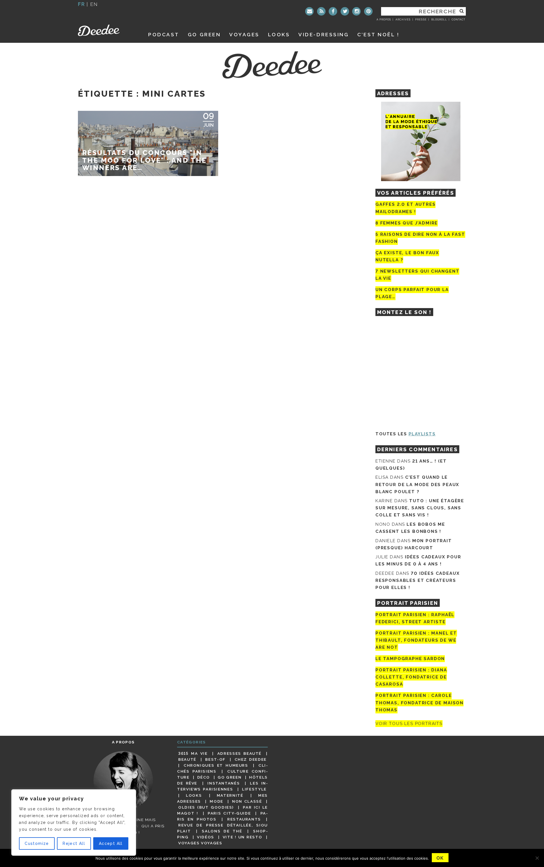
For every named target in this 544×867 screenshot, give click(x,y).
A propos (384, 19)
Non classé (247, 801)
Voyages (244, 34)
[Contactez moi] (309, 11)
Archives (403, 19)
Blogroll (439, 19)
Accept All (111, 843)
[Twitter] (345, 11)
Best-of (215, 759)
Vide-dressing (323, 34)
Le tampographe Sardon (410, 658)
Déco (203, 777)
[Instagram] (356, 11)
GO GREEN (204, 34)
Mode (216, 801)
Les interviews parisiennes (222, 786)
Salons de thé (222, 831)
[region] (73, 822)
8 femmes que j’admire (406, 223)
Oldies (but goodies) (206, 807)
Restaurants (244, 819)
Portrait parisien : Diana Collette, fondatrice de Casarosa (411, 677)
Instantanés (223, 783)
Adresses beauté (239, 753)
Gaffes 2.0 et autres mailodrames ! (405, 208)
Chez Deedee (251, 759)
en (94, 4)
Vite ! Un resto (242, 837)
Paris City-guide (229, 813)
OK (440, 858)
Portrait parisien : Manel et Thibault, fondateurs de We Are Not (416, 640)
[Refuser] (537, 858)
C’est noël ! (378, 34)
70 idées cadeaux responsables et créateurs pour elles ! (417, 580)
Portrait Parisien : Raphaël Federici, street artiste (414, 618)
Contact (458, 19)
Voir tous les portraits (409, 723)
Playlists (422, 433)
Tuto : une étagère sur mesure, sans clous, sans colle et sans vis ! (419, 508)
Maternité (230, 795)
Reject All (74, 843)
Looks (279, 34)
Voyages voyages (200, 843)
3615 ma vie (192, 753)
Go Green (229, 777)
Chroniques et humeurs (216, 765)
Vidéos (205, 837)
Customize (37, 843)
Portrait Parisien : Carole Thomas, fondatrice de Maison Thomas (419, 703)
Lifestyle (254, 789)
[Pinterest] (368, 11)
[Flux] (321, 11)
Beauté (187, 759)
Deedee (106, 30)
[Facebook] (333, 11)
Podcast (163, 34)
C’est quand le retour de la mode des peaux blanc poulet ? (417, 484)
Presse (420, 19)
